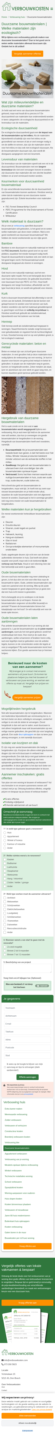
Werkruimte (12, 875)
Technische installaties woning (18, 1176)
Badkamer (11, 863)
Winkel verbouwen (13, 1171)
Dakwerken (12, 924)
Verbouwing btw (12, 1142)
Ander (10, 848)
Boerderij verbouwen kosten (17, 1137)
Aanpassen (27, 1430)
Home (4, 17)
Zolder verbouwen (13, 1120)
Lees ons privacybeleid (42, 1409)
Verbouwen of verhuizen (16, 1126)
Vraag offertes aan (27, 1246)
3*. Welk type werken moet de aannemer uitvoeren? (27, 894)
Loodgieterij (12, 913)
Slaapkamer (12, 871)
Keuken (10, 859)
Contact (4, 1390)
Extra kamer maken (13, 1109)
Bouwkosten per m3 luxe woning (19, 1238)
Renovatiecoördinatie (16, 928)
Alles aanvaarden (27, 1415)
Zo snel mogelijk (14, 947)
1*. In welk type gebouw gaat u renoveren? (23, 829)
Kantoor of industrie (16, 844)
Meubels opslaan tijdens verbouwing (21, 1165)
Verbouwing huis (17, 17)
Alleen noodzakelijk (27, 1423)
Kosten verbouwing (13, 1227)
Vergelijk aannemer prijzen (27, 697)
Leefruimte (12, 867)
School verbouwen (13, 1182)
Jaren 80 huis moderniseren (17, 1216)
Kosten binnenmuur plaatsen (18, 1204)
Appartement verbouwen (16, 1154)
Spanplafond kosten (14, 1187)
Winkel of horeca (14, 840)
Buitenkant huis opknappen (17, 1221)
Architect (11, 898)
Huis (9, 832)
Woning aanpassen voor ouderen (20, 1193)
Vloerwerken (12, 921)
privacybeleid (28, 1094)
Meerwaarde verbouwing (16, 1114)
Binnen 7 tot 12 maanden (18, 954)
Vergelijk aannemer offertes (27, 53)
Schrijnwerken (13, 905)
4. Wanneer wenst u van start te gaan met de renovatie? (24, 941)
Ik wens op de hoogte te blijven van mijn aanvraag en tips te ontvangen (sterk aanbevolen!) (25, 1067)
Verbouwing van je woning (17, 1159)
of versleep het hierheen (19, 985)
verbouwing (19, 226)
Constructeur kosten (14, 1131)
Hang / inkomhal (15, 878)
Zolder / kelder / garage (18, 882)
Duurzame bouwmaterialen (39, 17)
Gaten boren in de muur (15, 1232)
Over (3, 1387)
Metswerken (12, 901)
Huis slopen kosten (13, 1199)
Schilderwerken (14, 917)
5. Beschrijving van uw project (17, 962)
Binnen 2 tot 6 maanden (18, 950)
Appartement (13, 836)
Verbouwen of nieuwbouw (16, 1210)
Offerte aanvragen (27, 1077)
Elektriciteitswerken (16, 909)
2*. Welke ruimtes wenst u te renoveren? (22, 855)
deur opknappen (26, 734)
